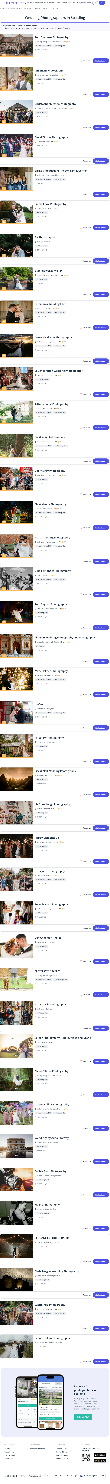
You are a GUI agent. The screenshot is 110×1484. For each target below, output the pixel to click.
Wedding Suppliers (39, 3)
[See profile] (16, 45)
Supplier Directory (62, 1452)
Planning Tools (66, 3)
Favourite (87, 61)
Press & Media (10, 1455)
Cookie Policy (33, 1475)
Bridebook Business (37, 1449)
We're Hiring (9, 1452)
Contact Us (9, 1458)
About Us (8, 1449)
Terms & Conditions (35, 1476)
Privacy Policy (44, 1475)
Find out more (100, 61)
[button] (83, 1417)
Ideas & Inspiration (79, 3)
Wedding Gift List (62, 1458)
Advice (89, 3)
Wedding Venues (26, 3)
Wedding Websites (53, 3)
